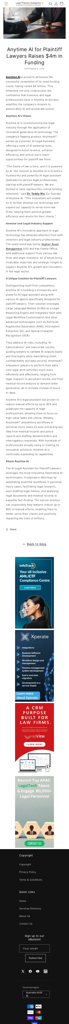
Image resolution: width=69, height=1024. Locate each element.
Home (22, 900)
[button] (6, 3)
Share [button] (13, 529)
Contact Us (25, 923)
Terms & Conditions (30, 879)
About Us (24, 916)
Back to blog (36, 544)
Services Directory (30, 908)
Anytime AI (13, 77)
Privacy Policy (27, 872)
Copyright (25, 864)
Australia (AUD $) (34, 994)
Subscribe (35, 958)
